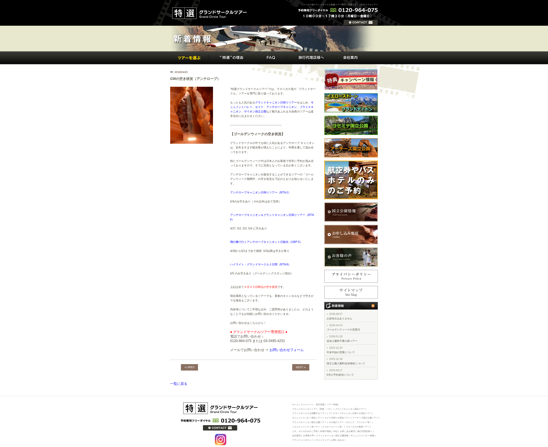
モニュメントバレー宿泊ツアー (307, 418)
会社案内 (296, 435)
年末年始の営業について (341, 352)
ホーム (295, 404)
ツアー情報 (332, 404)
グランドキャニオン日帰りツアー (276, 102)
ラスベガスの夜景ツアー (357, 427)
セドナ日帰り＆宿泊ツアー (337, 418)
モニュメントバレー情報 (362, 435)
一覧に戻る (178, 384)
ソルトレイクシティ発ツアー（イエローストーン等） (318, 427)
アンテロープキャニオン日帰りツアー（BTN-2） (260, 192)
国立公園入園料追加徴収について (346, 363)
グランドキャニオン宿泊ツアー (350, 409)
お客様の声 (308, 435)
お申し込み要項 (347, 431)
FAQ (335, 431)
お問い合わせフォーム (287, 350)
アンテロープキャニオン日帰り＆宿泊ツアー (350, 413)
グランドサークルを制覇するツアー (309, 413)
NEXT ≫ (301, 367)
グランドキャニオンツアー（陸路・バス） (312, 409)
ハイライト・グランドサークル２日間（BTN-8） (260, 264)
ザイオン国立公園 (255, 111)
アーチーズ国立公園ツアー (365, 418)
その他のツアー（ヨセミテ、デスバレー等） (350, 422)
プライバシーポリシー (303, 440)
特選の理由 (325, 431)
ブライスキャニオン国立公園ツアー (309, 422)
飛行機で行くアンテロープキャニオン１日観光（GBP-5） (266, 242)
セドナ (259, 107)
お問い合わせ (337, 440)
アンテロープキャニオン (281, 107)
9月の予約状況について (340, 374)
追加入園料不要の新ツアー (342, 340)
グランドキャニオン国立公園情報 (332, 435)
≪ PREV (189, 367)
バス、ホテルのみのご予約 (305, 431)
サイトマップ (322, 440)
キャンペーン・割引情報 (313, 404)
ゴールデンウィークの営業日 (343, 329)
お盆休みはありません (339, 318)
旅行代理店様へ (364, 431)
